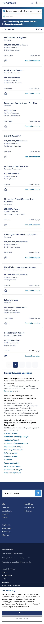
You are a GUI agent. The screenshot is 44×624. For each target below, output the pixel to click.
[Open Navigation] (40, 2)
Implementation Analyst (13, 446)
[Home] (9, 3)
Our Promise (6, 532)
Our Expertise (6, 528)
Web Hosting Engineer (12, 466)
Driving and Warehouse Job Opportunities (16, 558)
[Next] (35, 365)
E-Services (28, 511)
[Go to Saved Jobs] (36, 2)
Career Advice (29, 508)
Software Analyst (10, 453)
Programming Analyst (12, 473)
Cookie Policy (10, 604)
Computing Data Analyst (13, 450)
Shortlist (5, 517)
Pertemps (8, 391)
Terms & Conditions (8, 569)
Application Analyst (11, 440)
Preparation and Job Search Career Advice (16, 562)
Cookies (4, 579)
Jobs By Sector (7, 511)
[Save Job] (5, 60)
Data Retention (7, 575)
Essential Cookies (22, 619)
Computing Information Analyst (16, 443)
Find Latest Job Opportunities (12, 554)
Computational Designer (13, 469)
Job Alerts (5, 514)
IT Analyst (8, 460)
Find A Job (5, 508)
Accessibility (6, 582)
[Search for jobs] (32, 2)
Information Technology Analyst (16, 437)
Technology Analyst (11, 463)
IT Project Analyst (11, 433)
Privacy (4, 572)
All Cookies (22, 613)
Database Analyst (11, 456)
